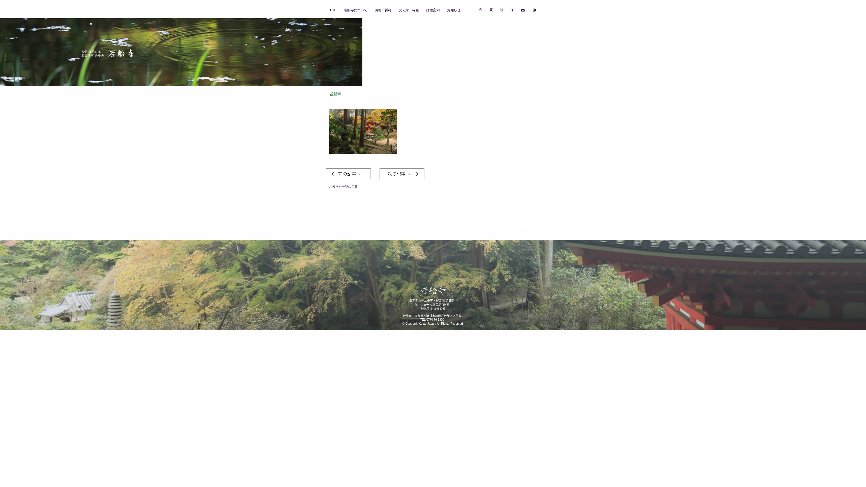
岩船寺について (355, 10)
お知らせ (454, 10)
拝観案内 (433, 10)
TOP (332, 10)
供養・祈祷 (383, 10)
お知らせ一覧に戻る (343, 186)
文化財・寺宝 (409, 10)
